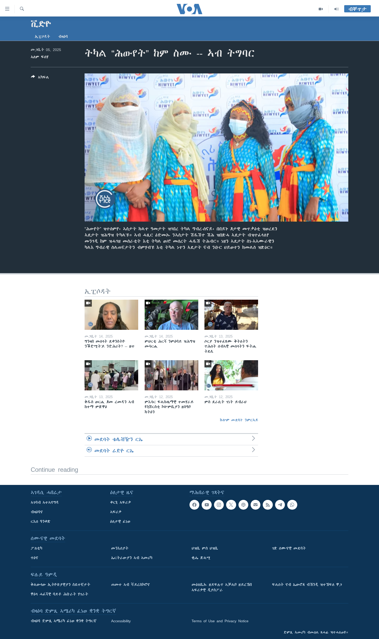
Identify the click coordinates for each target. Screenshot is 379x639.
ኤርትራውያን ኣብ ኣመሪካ (131, 558)
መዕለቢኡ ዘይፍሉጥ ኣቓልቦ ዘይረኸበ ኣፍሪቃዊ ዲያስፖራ (222, 587)
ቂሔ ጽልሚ (201, 558)
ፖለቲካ (36, 548)
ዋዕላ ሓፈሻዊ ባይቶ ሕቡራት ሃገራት (59, 594)
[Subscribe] (255, 505)
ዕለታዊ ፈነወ (120, 521)
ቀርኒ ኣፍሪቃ (120, 502)
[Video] (321, 9)
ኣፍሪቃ (115, 512)
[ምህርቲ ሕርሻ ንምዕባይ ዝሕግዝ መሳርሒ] (171, 315)
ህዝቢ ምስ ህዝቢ (205, 548)
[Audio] (336, 9)
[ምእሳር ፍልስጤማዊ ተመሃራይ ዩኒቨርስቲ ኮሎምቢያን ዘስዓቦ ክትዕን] (171, 375)
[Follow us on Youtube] (206, 505)
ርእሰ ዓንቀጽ (41, 521)
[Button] (40, 78)
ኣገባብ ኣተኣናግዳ (45, 502)
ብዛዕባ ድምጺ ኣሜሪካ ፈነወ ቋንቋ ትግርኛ (63, 621)
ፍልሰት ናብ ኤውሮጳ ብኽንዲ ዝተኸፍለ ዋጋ (307, 584)
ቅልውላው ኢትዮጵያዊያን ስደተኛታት (60, 584)
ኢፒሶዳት (42, 36)
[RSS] (268, 505)
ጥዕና (34, 558)
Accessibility (121, 621)
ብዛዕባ (63, 36)
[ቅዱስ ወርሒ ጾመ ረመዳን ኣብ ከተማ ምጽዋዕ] (111, 375)
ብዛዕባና (37, 512)
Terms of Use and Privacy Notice (220, 621)
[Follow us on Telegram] (280, 505)
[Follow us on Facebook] (194, 505)
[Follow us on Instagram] (219, 505)
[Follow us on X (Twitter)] (231, 505)
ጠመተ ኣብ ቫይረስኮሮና (130, 584)
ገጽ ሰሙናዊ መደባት (289, 548)
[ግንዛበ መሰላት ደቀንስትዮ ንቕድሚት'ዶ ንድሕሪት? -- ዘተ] (111, 315)
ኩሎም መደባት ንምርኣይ (239, 420)
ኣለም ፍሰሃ (39, 57)
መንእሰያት (119, 548)
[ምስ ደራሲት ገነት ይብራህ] (231, 375)
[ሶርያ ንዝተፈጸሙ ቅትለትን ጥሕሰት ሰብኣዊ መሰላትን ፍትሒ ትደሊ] (231, 315)
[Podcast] (243, 505)
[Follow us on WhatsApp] (292, 505)
